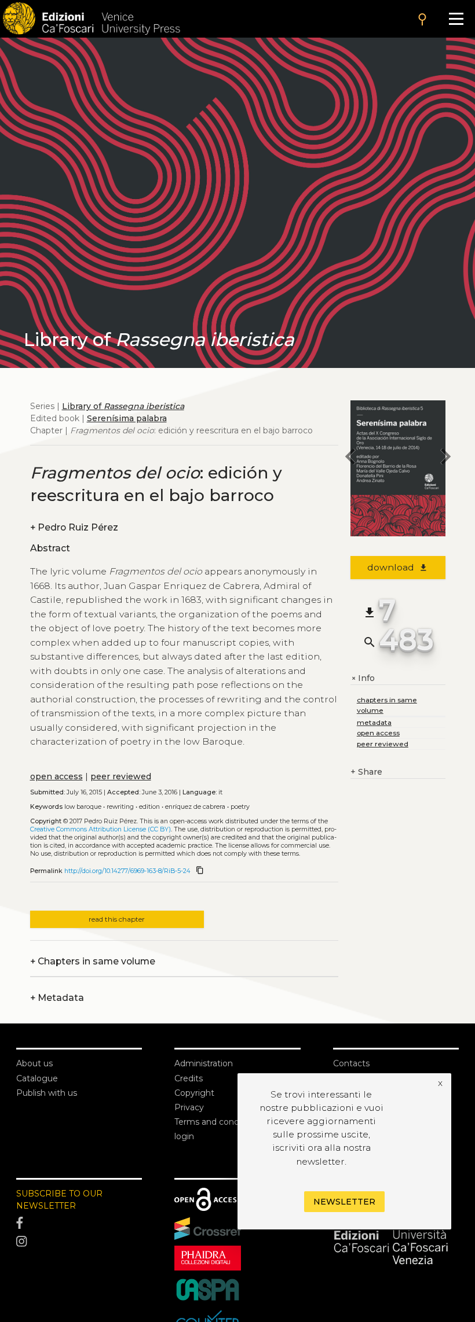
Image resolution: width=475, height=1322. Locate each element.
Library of (123, 406)
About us (34, 1063)
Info (362, 678)
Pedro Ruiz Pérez (74, 527)
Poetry (240, 807)
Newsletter (344, 1201)
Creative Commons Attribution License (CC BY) (100, 829)
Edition (149, 807)
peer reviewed (120, 776)
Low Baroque (82, 807)
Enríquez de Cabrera (195, 807)
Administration (203, 1063)
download (397, 567)
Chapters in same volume (92, 961)
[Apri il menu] (456, 19)
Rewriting (120, 807)
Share (366, 772)
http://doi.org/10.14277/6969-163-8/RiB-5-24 (127, 871)
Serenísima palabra (127, 418)
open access (56, 776)
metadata (374, 722)
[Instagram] (79, 1241)
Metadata (57, 998)
